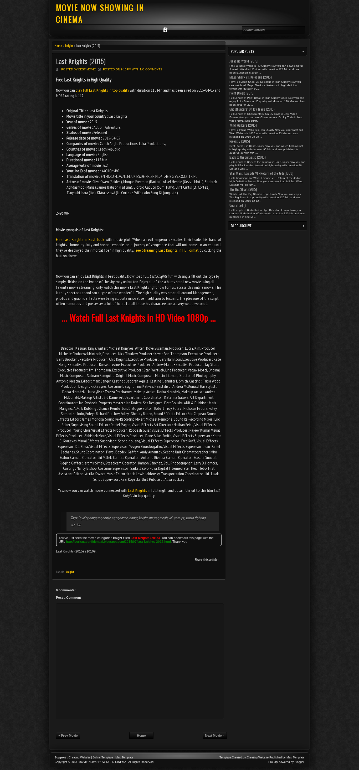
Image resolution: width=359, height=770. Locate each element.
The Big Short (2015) (243, 189)
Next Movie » (214, 735)
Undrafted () (237, 205)
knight (69, 45)
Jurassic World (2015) (243, 61)
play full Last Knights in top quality (102, 90)
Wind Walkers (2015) (243, 125)
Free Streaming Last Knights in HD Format (167, 250)
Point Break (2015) (241, 93)
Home (58, 45)
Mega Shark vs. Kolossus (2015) (250, 77)
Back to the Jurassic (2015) (247, 157)
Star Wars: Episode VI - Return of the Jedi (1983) (261, 173)
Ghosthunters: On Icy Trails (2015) (252, 109)
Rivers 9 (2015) (239, 141)
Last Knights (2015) (81, 61)
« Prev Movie (68, 735)
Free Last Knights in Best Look (80, 239)
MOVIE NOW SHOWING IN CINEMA (102, 761)
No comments (151, 69)
